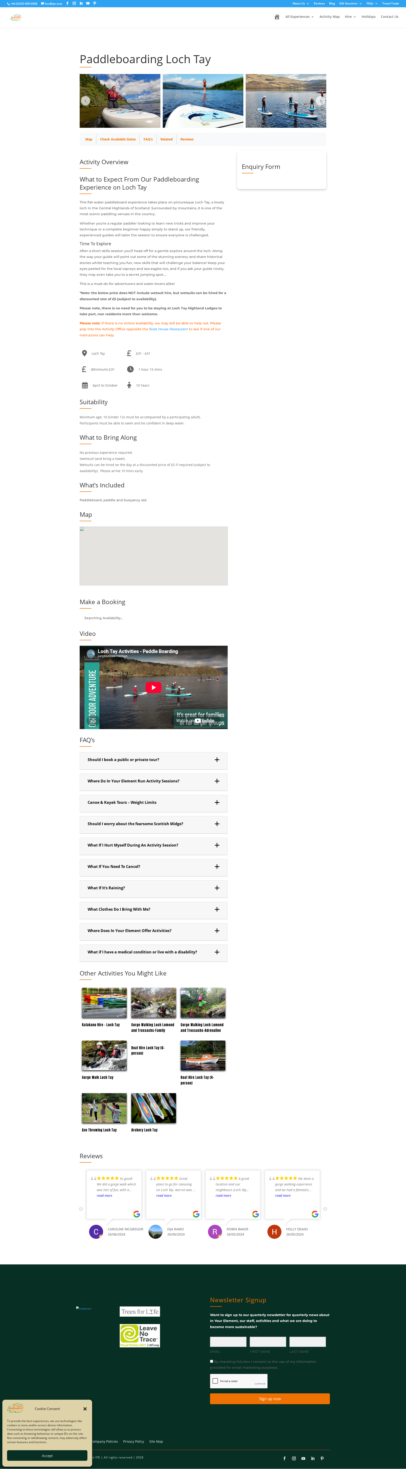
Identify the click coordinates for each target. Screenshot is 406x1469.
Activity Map (330, 17)
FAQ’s (148, 139)
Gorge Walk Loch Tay (97, 1077)
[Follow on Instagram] (294, 1458)
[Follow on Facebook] (284, 1458)
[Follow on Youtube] (303, 1458)
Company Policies (104, 1442)
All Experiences (297, 17)
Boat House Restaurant (168, 329)
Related (166, 139)
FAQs (370, 3)
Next (325, 1209)
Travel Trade (390, 3)
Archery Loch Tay (144, 1130)
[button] (85, 1409)
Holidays (369, 17)
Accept (47, 1455)
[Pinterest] (94, 3)
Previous (80, 1209)
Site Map (156, 1442)
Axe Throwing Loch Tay (99, 1130)
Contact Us (389, 17)
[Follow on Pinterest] (322, 1458)
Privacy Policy (133, 1442)
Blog (332, 3)
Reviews (319, 3)
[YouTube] (88, 3)
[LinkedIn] (81, 3)
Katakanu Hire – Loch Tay (101, 1024)
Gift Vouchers (348, 3)
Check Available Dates (118, 139)
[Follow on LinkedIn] (312, 1458)
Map (88, 139)
